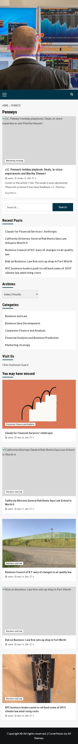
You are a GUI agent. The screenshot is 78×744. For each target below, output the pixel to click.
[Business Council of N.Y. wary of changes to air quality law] (39, 543)
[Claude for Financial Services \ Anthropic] (39, 404)
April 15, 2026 (22, 644)
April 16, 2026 (22, 577)
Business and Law (16, 316)
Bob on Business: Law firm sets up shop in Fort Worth (38, 261)
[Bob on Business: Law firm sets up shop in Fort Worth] (39, 611)
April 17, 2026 (22, 509)
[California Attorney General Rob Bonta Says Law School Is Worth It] (39, 471)
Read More (10, 193)
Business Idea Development (22, 323)
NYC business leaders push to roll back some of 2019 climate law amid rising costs (38, 270)
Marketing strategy (14, 161)
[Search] (71, 94)
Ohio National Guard (15, 364)
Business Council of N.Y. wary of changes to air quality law (39, 252)
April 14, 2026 (22, 716)
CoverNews (55, 733)
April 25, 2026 (22, 437)
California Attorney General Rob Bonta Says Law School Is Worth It (36, 240)
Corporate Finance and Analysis (25, 330)
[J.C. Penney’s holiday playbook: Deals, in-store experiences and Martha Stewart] (39, 140)
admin (10, 178)
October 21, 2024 (24, 178)
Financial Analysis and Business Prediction (32, 337)
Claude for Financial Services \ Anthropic (31, 231)
